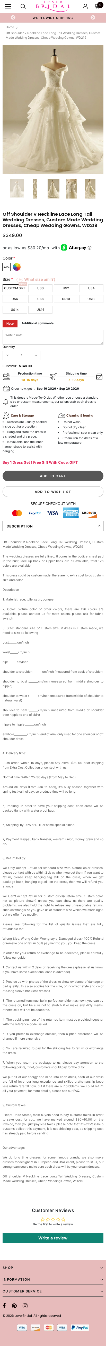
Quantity (9, 347)
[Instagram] (25, 1306)
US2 (66, 288)
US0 (40, 288)
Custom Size (14, 288)
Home (10, 27)
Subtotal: (10, 366)
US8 (40, 299)
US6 (15, 299)
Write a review (53, 1237)
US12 (91, 299)
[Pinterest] (14, 1306)
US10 (66, 299)
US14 (15, 310)
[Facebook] (4, 1306)
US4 (91, 288)
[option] (53, 18)
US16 (41, 310)
